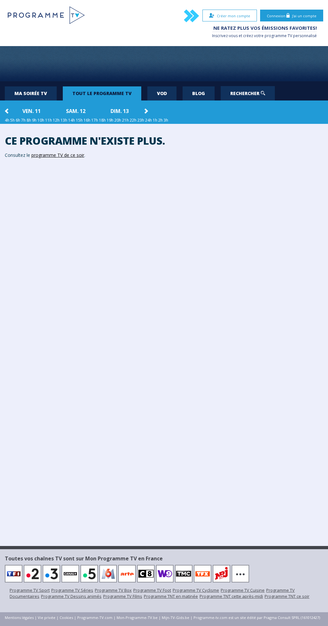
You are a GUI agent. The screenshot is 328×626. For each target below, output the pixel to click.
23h (140, 120)
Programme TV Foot (152, 590)
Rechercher (245, 93)
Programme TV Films (122, 596)
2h (160, 120)
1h (155, 120)
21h (125, 120)
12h (56, 120)
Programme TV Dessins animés (71, 596)
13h (64, 120)
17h (94, 120)
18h (102, 120)
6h (18, 120)
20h (117, 120)
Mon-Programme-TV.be (137, 617)
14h (71, 120)
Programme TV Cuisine (243, 590)
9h (34, 120)
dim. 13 (120, 111)
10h (40, 120)
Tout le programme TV (102, 93)
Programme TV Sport (30, 590)
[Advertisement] (164, 63)
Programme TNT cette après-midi (231, 596)
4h (7, 120)
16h (87, 120)
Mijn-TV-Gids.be (175, 617)
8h (29, 120)
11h (48, 120)
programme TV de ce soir (57, 155)
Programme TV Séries (72, 590)
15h (79, 120)
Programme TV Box (113, 590)
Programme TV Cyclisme (196, 590)
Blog (198, 93)
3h (166, 120)
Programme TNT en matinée (171, 596)
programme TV (278, 35)
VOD (162, 93)
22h (133, 120)
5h (12, 120)
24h (148, 120)
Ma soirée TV (30, 93)
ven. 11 (31, 111)
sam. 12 (76, 111)
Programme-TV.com (94, 617)
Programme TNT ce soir (287, 596)
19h (110, 120)
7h (23, 120)
